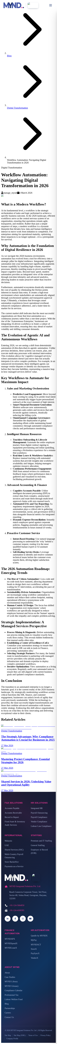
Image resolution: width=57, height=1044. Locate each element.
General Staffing (38, 845)
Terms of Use (33, 1035)
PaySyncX (35, 953)
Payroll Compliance (39, 817)
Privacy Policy (45, 1035)
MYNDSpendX (11, 943)
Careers (8, 1013)
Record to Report (12, 817)
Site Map (8, 1035)
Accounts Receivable (13, 813)
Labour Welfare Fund (14, 999)
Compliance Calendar (13, 990)
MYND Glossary (12, 986)
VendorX (34, 958)
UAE (7, 845)
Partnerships (10, 1008)
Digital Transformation (17, 108)
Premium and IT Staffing (41, 841)
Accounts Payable (12, 808)
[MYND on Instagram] (23, 919)
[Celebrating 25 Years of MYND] (33, 5)
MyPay (34, 940)
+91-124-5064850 (16, 905)
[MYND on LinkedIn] (8, 919)
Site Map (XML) (20, 1035)
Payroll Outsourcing (39, 813)
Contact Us (9, 1017)
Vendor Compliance (39, 822)
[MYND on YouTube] (30, 919)
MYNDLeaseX (11, 948)
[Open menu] (50, 5)
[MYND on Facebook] (15, 919)
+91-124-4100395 (16, 910)
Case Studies (10, 977)
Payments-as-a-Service (14, 866)
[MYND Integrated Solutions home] (14, 5)
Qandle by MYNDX (39, 936)
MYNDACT (36, 945)
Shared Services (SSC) (14, 850)
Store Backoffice (12, 862)
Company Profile (12, 1039)
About (7, 973)
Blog (9, 55)
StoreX (34, 949)
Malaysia (8, 841)
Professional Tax (11, 995)
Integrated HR (37, 808)
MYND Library (11, 981)
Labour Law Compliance (41, 826)
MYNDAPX (10, 939)
